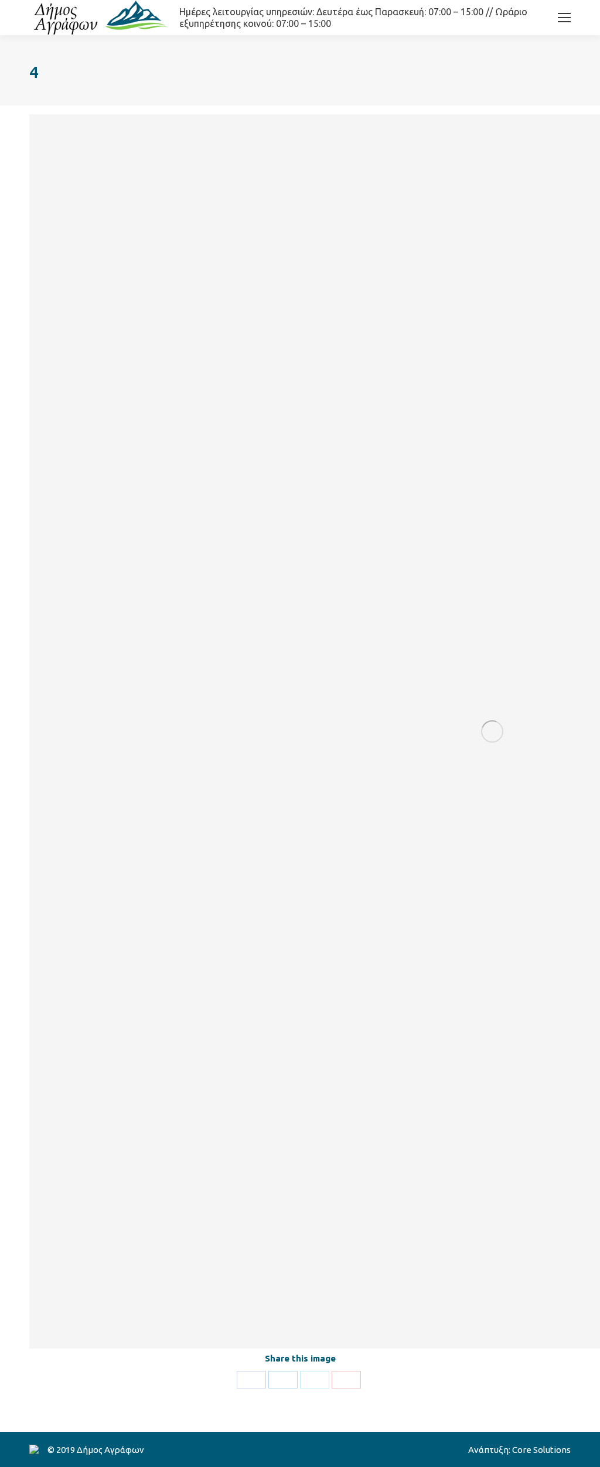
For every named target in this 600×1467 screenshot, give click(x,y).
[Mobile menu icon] (564, 17)
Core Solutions (541, 1450)
